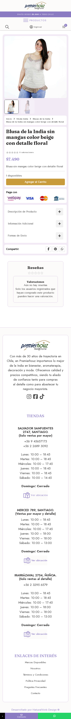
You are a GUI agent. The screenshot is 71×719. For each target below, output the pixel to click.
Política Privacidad (35, 681)
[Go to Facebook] (35, 397)
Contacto (35, 693)
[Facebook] (48, 249)
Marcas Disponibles (35, 662)
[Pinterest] (55, 249)
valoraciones (26, 152)
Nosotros (35, 668)
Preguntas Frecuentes (35, 687)
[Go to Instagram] (29, 397)
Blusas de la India (41, 119)
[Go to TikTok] (42, 397)
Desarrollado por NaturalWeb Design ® (35, 709)
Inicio (9, 119)
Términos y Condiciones (35, 674)
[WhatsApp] (62, 249)
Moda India (22, 119)
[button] (62, 40)
